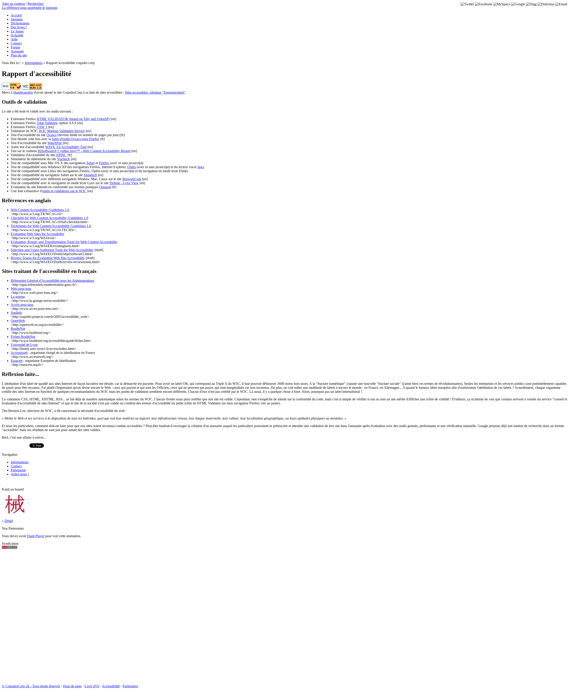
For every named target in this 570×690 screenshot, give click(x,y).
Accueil (16, 15)
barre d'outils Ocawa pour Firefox (75, 139)
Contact (16, 43)
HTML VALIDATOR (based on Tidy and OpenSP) (73, 119)
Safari (90, 163)
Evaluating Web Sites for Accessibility (37, 234)
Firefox (104, 163)
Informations (34, 63)
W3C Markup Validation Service (62, 131)
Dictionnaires (20, 23)
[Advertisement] (15, 616)
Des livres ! (19, 27)
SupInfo (16, 313)
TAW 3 (42, 127)
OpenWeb (18, 321)
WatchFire (54, 143)
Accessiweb (19, 353)
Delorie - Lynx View (124, 183)
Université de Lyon (24, 345)
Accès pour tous (22, 305)
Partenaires (130, 686)
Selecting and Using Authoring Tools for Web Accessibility (52, 250)
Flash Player (35, 536)
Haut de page (72, 686)
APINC (61, 155)
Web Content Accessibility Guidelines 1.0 (40, 210)
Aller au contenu (13, 4)
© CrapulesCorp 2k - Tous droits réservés (31, 686)
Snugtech (90, 175)
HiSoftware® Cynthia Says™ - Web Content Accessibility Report (84, 151)
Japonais (17, 19)
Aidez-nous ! (20, 474)
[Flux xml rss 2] (9, 548)
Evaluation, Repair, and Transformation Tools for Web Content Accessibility (64, 242)
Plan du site (19, 55)
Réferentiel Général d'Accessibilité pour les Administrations (52, 280)
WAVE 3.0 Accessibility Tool (66, 147)
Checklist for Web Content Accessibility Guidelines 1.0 (49, 218)
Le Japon (17, 31)
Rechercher (36, 4)
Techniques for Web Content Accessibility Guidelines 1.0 (51, 226)
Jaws (200, 167)
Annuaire (17, 51)
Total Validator (47, 123)
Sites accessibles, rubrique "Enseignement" (155, 92)
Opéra (131, 167)
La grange (18, 297)
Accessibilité (111, 686)
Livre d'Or (92, 686)
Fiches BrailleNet (23, 337)
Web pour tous (21, 289)
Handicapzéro (23, 92)
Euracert (16, 361)
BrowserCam (131, 179)
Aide (14, 39)
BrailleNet (18, 329)
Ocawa (52, 135)
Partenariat (18, 470)
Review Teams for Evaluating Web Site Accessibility (48, 258)
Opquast (105, 187)
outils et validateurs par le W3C (64, 191)
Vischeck (63, 159)
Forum (15, 47)
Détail (8, 521)
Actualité (17, 35)
